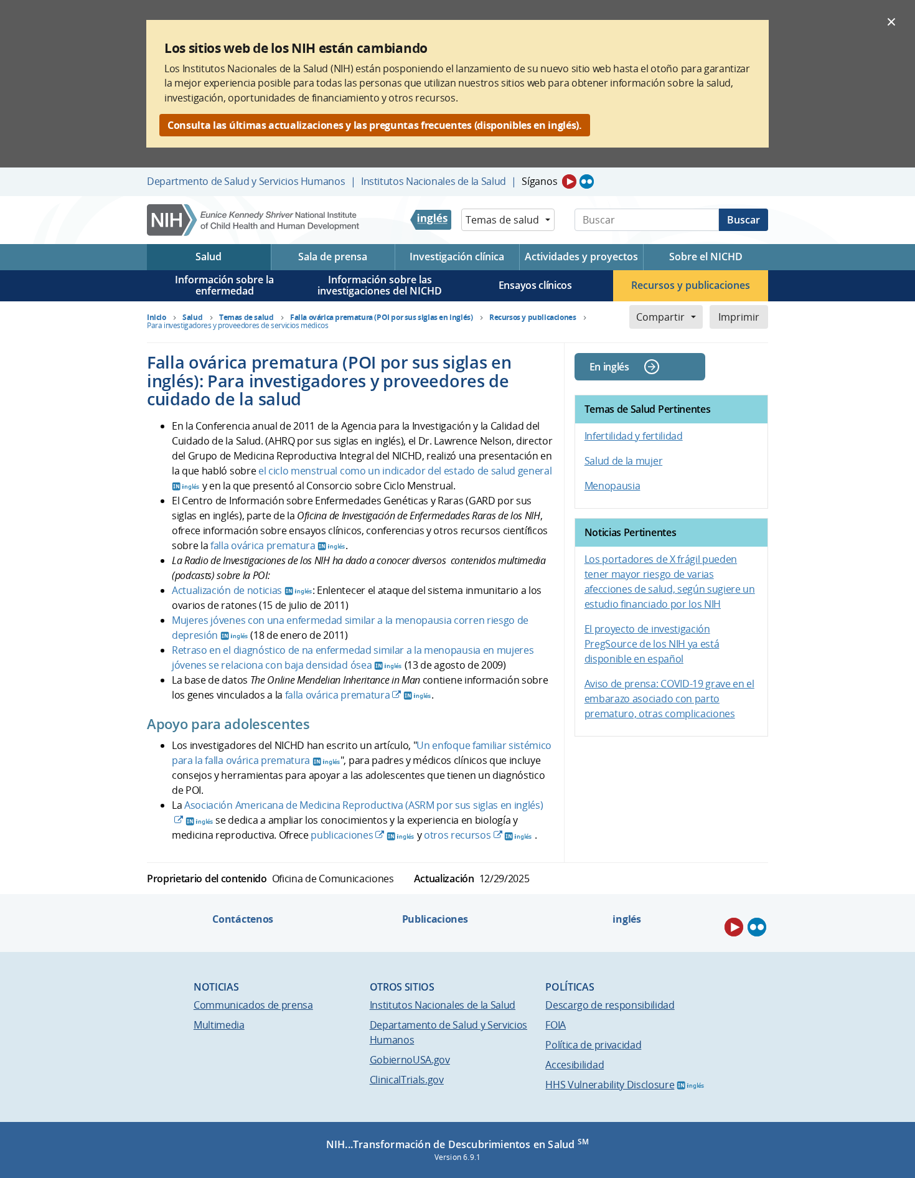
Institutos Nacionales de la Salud (433, 181)
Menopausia (612, 485)
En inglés (609, 367)
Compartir (660, 317)
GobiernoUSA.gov (410, 1060)
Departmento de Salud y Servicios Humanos (246, 181)
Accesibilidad (574, 1065)
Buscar (743, 220)
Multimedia (219, 1025)
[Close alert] (891, 21)
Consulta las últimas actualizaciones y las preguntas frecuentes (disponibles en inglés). (374, 125)
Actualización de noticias (227, 590)
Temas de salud (502, 220)
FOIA (555, 1025)
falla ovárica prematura (263, 545)
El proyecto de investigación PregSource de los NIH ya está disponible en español (652, 644)
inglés (626, 919)
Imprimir (738, 317)
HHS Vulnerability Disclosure (609, 1084)
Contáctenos (242, 919)
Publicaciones (435, 919)
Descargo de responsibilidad (609, 1005)
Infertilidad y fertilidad (633, 436)
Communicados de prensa (253, 1005)
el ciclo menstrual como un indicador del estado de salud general (405, 471)
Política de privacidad (593, 1045)
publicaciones (342, 835)
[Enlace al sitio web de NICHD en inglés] (430, 220)
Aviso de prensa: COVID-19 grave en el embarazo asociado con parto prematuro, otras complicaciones (669, 698)
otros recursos (457, 835)
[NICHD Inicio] (254, 220)
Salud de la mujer (623, 461)
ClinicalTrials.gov (407, 1079)
